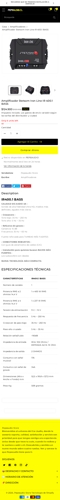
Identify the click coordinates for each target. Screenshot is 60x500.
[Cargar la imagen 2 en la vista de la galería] (29, 90)
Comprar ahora (30, 150)
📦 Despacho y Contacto (17, 471)
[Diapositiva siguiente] (53, 3)
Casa (4, 26)
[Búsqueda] (54, 17)
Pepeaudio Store (22, 493)
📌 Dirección (10, 482)
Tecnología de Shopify (43, 493)
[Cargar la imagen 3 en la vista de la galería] (45, 90)
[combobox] (27, 17)
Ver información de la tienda (17, 166)
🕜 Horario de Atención (17, 477)
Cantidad (6, 127)
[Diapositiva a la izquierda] (5, 90)
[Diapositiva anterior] (7, 3)
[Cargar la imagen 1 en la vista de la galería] (14, 90)
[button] (5, 10)
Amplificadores (17, 26)
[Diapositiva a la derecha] (55, 90)
